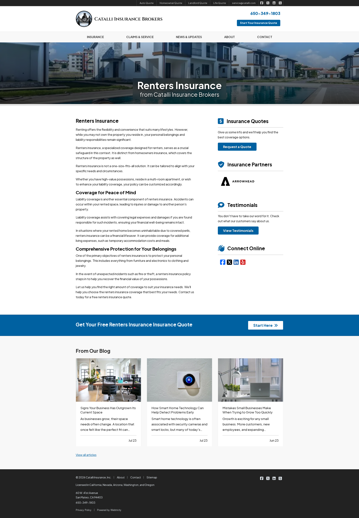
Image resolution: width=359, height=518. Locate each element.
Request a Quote (237, 147)
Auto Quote (147, 2)
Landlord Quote (197, 2)
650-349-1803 (85, 502)
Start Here (263, 325)
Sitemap (152, 477)
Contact (135, 477)
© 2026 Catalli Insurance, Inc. (93, 477)
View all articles (86, 455)
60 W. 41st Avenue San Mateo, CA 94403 (89, 495)
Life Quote (219, 2)
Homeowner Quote (171, 2)
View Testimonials (238, 230)
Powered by (109, 510)
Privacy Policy (83, 510)
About (121, 477)
